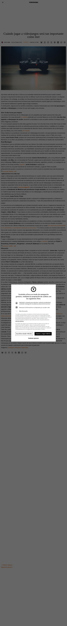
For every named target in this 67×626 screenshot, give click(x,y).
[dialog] (33, 313)
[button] (33, 311)
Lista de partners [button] (19, 321)
